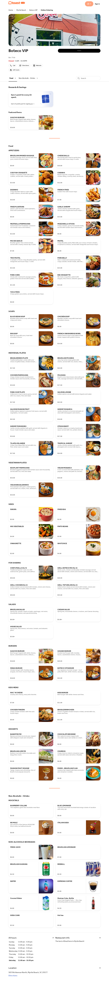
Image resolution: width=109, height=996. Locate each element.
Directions (13, 975)
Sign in (97, 4)
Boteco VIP (33, 10)
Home (11, 10)
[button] (13, 78)
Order (79, 51)
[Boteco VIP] (17, 2)
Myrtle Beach (21, 10)
